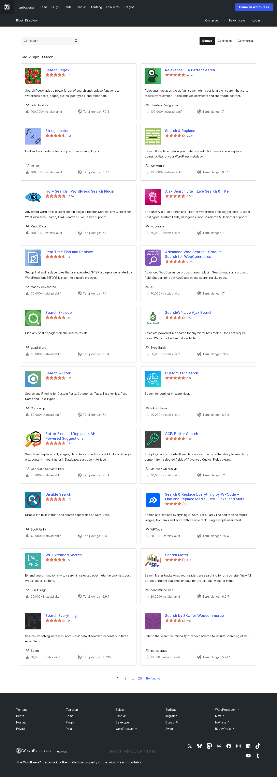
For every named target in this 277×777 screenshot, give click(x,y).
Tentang (22, 709)
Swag (170, 728)
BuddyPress (225, 728)
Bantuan (121, 716)
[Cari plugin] (76, 41)
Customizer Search (181, 373)
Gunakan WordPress (254, 7)
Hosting (21, 722)
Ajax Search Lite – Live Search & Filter (197, 191)
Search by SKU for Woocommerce (194, 615)
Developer (123, 722)
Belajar (120, 709)
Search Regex (57, 70)
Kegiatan (171, 716)
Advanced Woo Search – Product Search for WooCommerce (193, 254)
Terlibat (170, 709)
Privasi (20, 728)
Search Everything (61, 615)
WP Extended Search (63, 555)
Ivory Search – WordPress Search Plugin (79, 191)
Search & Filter (58, 373)
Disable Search (58, 494)
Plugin (70, 722)
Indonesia (61, 751)
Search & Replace (180, 131)
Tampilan (72, 709)
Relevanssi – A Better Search (190, 70)
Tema (69, 716)
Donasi (171, 722)
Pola (69, 728)
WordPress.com (227, 709)
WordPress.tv (126, 728)
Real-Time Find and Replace (69, 252)
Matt (220, 716)
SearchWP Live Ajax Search (188, 312)
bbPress (222, 722)
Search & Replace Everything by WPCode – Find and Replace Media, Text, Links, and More (205, 496)
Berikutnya (153, 678)
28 (140, 678)
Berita (20, 716)
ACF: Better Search (181, 434)
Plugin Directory (27, 20)
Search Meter (176, 555)
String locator (57, 131)
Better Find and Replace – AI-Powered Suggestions (70, 436)
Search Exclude (58, 312)
